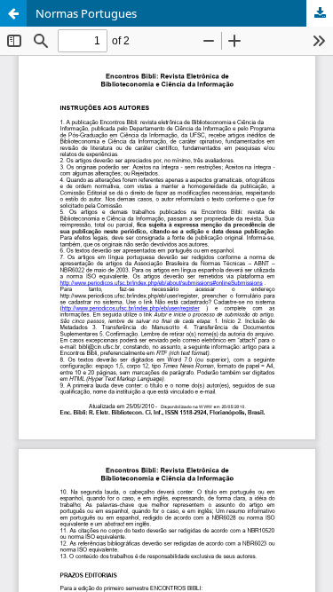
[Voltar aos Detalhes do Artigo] (13, 13)
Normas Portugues (86, 13)
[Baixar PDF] (319, 13)
